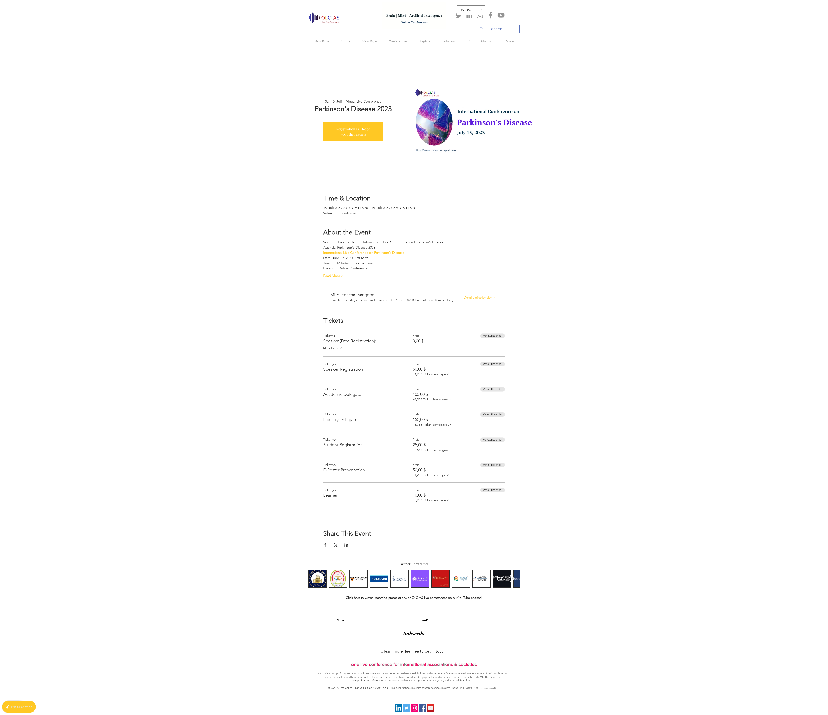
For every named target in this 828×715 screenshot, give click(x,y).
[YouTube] (501, 15)
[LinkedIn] (469, 15)
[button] (471, 10)
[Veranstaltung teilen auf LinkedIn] (346, 545)
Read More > (333, 276)
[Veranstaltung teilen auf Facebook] (325, 545)
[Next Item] (512, 579)
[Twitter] (459, 15)
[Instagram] (480, 15)
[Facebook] (490, 15)
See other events (353, 134)
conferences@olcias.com (436, 687)
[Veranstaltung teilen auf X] (336, 545)
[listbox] (471, 10)
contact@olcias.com (408, 687)
